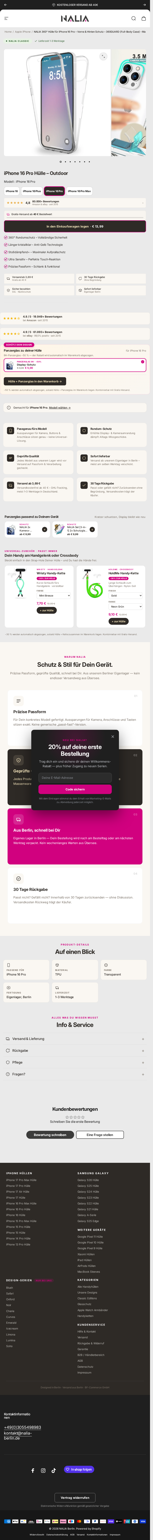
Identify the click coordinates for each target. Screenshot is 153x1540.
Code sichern (75, 789)
